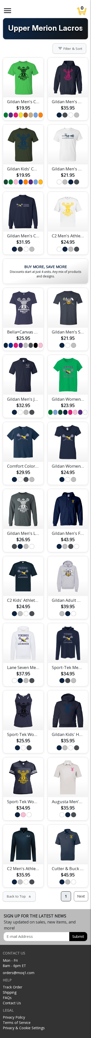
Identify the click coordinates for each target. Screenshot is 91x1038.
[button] (7, 10)
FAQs (7, 997)
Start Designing (23, 87)
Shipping (9, 992)
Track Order (12, 987)
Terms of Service (17, 1022)
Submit (78, 936)
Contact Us (12, 1002)
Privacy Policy (14, 1017)
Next (81, 896)
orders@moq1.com (18, 972)
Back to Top (19, 896)
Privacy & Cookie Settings (24, 1027)
